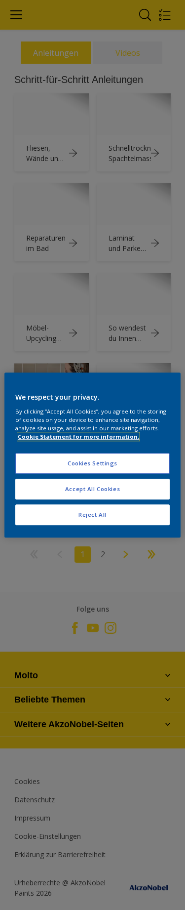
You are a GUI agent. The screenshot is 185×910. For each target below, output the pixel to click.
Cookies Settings (92, 463)
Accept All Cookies (92, 489)
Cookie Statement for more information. (78, 436)
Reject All (92, 514)
